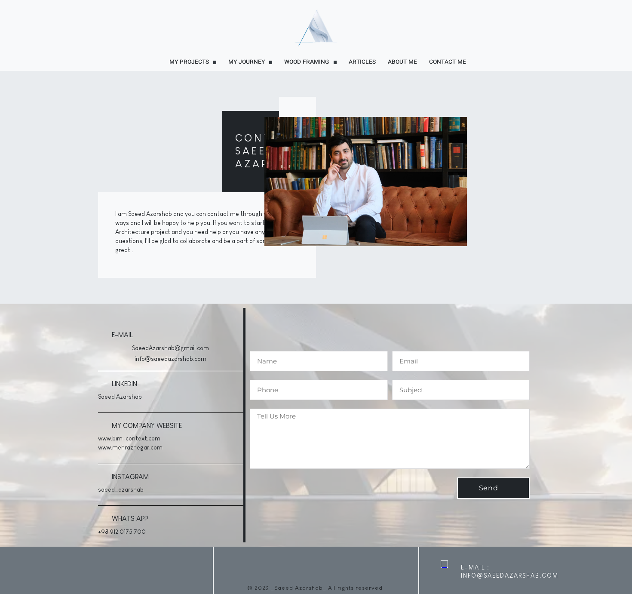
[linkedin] (9, 570)
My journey (246, 62)
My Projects (189, 62)
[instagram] (31, 570)
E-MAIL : (475, 567)
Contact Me (447, 62)
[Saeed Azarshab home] (316, 27)
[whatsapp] (20, 570)
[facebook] (42, 570)
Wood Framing (306, 62)
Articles (362, 62)
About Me (402, 62)
